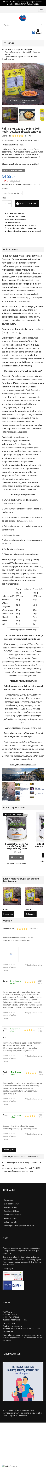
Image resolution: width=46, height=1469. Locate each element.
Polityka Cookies (10, 1218)
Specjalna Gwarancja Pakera (16, 219)
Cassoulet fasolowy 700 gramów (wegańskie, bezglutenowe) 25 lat (16, 846)
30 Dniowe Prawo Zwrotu (16, 216)
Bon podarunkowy (11, 1204)
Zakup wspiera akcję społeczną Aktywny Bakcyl (24, 231)
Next (41, 837)
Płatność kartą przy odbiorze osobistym (21, 228)
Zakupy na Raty (10, 1222)
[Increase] (10, 202)
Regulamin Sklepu (11, 1211)
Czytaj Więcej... (8, 1268)
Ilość (4, 198)
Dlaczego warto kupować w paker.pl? (18, 1226)
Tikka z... (28, 909)
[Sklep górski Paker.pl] (23, 18)
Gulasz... (6, 909)
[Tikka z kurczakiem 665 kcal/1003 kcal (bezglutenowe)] (34, 896)
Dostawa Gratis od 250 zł (16, 213)
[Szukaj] (41, 25)
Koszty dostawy (10, 1207)
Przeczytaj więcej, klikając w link (23, 681)
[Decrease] (10, 205)
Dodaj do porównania (17, 863)
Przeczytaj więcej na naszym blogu (23, 630)
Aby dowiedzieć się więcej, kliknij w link (23, 728)
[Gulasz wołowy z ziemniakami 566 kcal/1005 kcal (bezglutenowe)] (12, 896)
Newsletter (8, 1200)
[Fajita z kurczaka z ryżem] (10, 115)
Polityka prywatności (12, 1215)
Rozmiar (6, 188)
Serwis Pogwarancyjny (13, 222)
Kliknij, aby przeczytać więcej (23, 765)
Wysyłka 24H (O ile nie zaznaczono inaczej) (20, 225)
